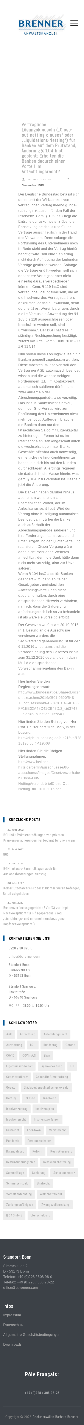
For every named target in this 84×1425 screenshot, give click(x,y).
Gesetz (11, 1087)
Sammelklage (15, 1172)
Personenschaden (40, 1141)
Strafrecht (43, 1183)
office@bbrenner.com (24, 956)
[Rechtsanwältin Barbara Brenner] (42, 25)
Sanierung (38, 1172)
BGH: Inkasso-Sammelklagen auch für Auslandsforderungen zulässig (30, 871)
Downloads (12, 1344)
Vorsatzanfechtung (19, 1194)
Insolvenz (49, 1098)
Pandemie (12, 1141)
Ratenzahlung (15, 1151)
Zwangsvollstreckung (55, 1204)
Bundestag (51, 1045)
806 (6, 854)
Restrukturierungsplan (20, 1162)
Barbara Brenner (39, 179)
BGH (33, 1045)
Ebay (47, 1055)
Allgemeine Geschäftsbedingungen (32, 1334)
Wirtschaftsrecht (51, 1194)
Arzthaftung (14, 1045)
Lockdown (34, 1130)
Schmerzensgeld (17, 1183)
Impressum (12, 1315)
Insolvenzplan (45, 1109)
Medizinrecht (57, 1130)
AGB (9, 1034)
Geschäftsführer (17, 1077)
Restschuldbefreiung (57, 1162)
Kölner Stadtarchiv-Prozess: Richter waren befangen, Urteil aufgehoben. (41, 891)
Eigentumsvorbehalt (19, 1066)
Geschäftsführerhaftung (52, 1077)
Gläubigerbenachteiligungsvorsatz (46, 1087)
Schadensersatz (64, 1172)
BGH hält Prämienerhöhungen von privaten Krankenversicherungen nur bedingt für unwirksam (39, 837)
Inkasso (30, 1098)
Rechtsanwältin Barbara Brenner (56, 1417)
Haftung (11, 1098)
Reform (37, 1151)
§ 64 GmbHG (14, 1215)
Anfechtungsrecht (55, 1034)
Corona (70, 1045)
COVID (10, 1055)
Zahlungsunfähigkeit (19, 1204)
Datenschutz (13, 1325)
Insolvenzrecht (16, 1119)
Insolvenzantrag (17, 1109)
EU (72, 1066)
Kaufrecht (12, 1130)
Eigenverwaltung (51, 1066)
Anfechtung (27, 1034)
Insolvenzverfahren (46, 1119)
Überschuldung (40, 1215)
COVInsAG (29, 1055)
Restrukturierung (61, 1151)
